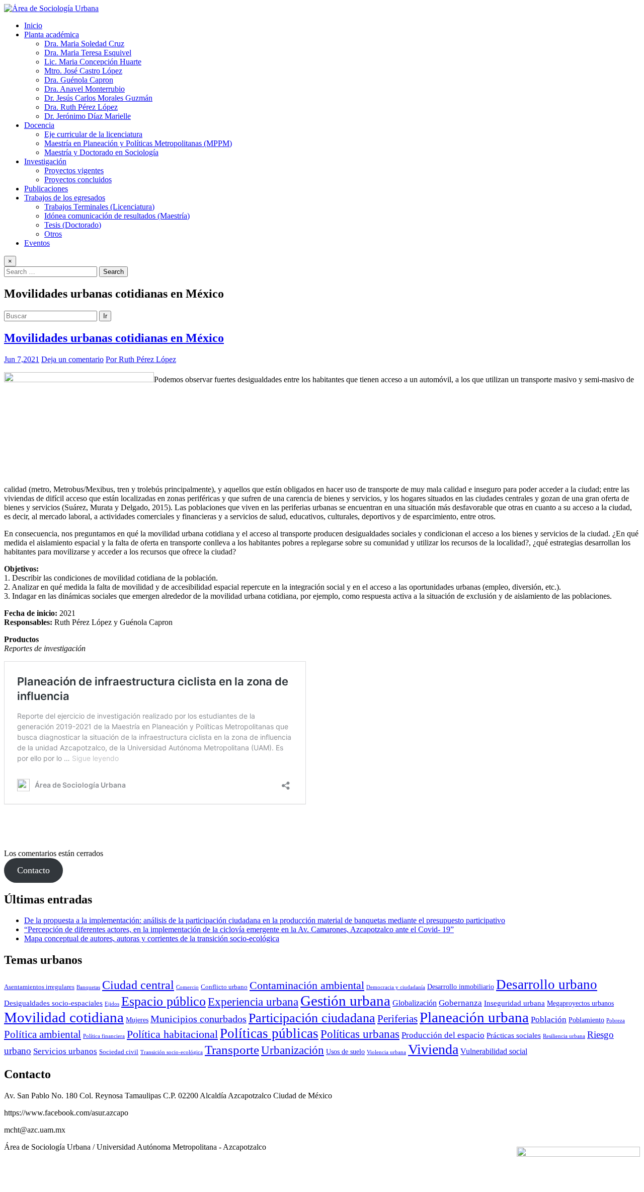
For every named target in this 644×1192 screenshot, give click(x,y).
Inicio (33, 25)
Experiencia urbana (253, 1002)
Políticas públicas (269, 1033)
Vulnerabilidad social (493, 1051)
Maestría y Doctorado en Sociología (101, 152)
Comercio (187, 987)
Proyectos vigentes (74, 170)
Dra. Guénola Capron (78, 80)
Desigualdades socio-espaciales (53, 1003)
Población (549, 1019)
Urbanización (292, 1050)
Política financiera (104, 1036)
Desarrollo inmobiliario (460, 987)
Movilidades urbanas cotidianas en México (114, 337)
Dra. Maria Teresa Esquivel (87, 52)
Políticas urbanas (359, 1033)
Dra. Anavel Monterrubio (84, 89)
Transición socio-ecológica (171, 1052)
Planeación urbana (474, 1017)
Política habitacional (172, 1034)
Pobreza (615, 1020)
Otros (53, 234)
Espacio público (163, 1001)
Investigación (45, 161)
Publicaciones (46, 188)
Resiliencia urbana (564, 1036)
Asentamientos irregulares (39, 987)
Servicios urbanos (65, 1051)
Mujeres (137, 1020)
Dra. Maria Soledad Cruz (84, 43)
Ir (105, 316)
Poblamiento (586, 1020)
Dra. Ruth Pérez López (81, 107)
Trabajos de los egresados (64, 197)
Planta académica (51, 34)
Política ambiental (42, 1034)
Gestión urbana (345, 1001)
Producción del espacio (443, 1035)
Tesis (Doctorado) (72, 225)
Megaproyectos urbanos (580, 1003)
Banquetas (88, 987)
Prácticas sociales (514, 1035)
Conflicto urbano (224, 987)
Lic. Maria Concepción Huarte (92, 61)
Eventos (37, 243)
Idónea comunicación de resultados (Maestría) (117, 216)
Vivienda (433, 1049)
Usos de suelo (345, 1051)
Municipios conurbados (198, 1018)
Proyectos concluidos (78, 179)
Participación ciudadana (312, 1018)
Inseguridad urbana (514, 1003)
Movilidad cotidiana (64, 1017)
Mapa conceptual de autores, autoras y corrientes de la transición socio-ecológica (151, 938)
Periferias (397, 1019)
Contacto (33, 870)
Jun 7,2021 (21, 359)
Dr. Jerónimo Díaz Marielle (87, 116)
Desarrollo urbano (546, 984)
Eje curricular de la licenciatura (93, 134)
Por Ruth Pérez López (141, 359)
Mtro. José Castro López (83, 70)
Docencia (39, 125)
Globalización (414, 1003)
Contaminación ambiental (307, 985)
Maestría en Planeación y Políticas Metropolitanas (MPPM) (138, 143)
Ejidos (112, 1004)
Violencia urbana (386, 1052)
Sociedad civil (118, 1052)
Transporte (232, 1050)
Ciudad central (138, 985)
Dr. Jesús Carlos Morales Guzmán (98, 98)
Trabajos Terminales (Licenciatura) (99, 206)
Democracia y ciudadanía (395, 987)
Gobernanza (460, 1003)
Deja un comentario (72, 359)
